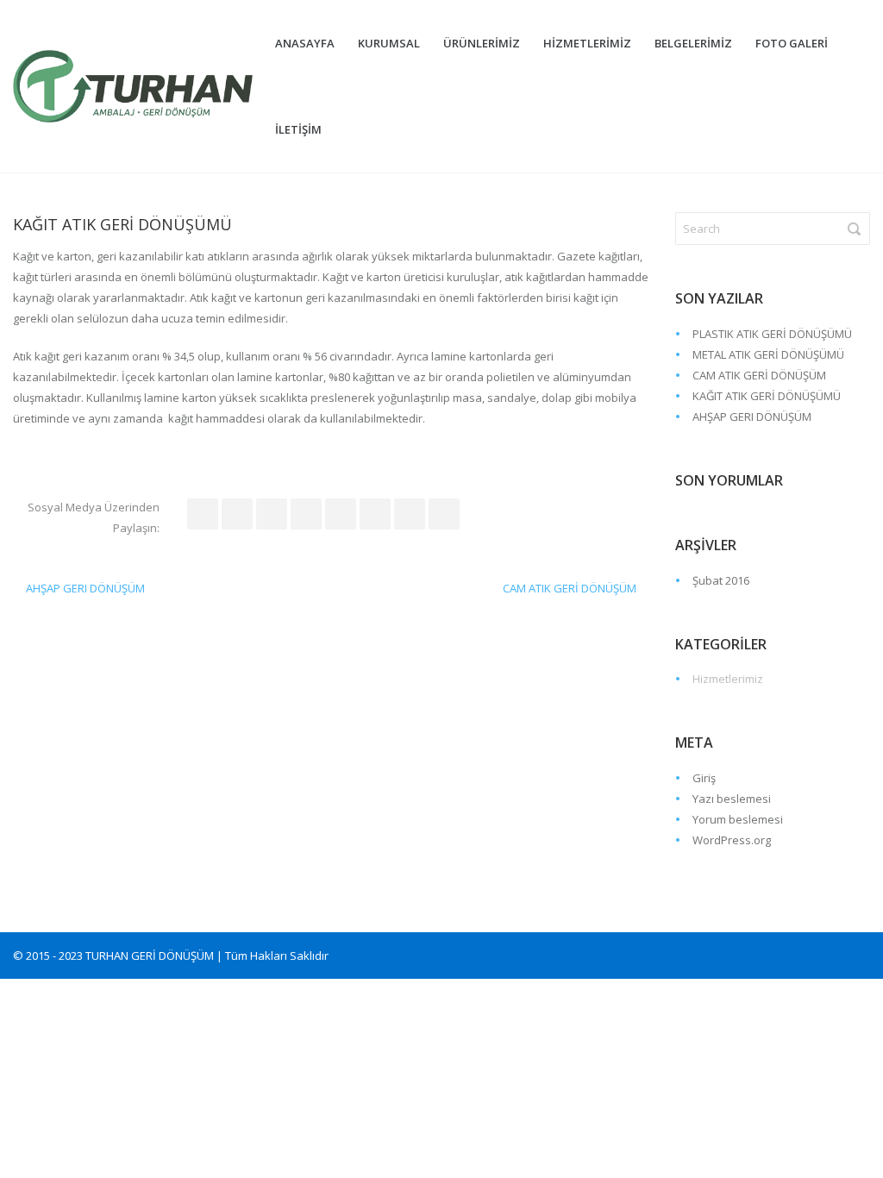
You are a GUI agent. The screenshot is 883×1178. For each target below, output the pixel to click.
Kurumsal (389, 43)
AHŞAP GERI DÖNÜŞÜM (85, 588)
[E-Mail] (444, 513)
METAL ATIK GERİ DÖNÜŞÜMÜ (768, 354)
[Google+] (409, 513)
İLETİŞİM (298, 129)
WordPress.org (731, 840)
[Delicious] (375, 513)
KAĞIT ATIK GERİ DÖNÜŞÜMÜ (766, 396)
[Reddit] (306, 513)
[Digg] (340, 513)
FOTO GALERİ (791, 43)
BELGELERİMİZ (693, 43)
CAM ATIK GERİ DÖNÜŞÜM (569, 588)
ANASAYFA (305, 43)
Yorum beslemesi (737, 819)
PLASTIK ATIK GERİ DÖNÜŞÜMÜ (772, 333)
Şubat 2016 (720, 580)
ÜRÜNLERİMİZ (481, 43)
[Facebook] (202, 513)
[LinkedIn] (271, 513)
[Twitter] (237, 513)
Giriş (704, 778)
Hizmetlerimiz (727, 678)
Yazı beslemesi (731, 798)
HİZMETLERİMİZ (587, 43)
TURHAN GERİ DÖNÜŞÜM (149, 955)
